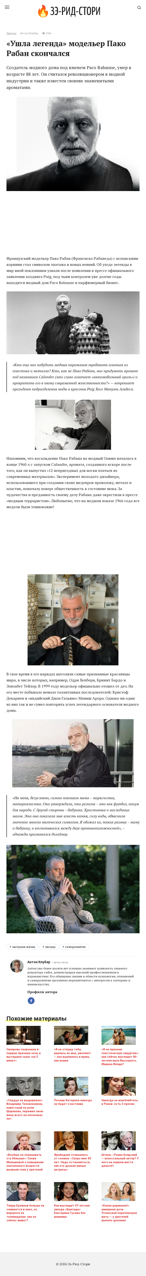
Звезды (11, 33)
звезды (50, 947)
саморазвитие (75, 947)
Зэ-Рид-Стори (75, 12)
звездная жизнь (23, 947)
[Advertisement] (73, 223)
